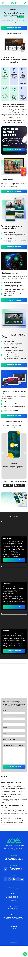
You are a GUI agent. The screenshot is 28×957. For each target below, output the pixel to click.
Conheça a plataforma (14, 33)
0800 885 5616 (14, 858)
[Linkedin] (14, 879)
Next (25, 140)
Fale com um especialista (14, 27)
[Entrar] (25, 2)
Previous (3, 140)
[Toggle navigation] (3, 2)
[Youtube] (22, 879)
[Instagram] (10, 879)
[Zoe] (14, 2)
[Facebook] (5, 879)
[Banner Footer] (14, 678)
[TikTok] (18, 879)
